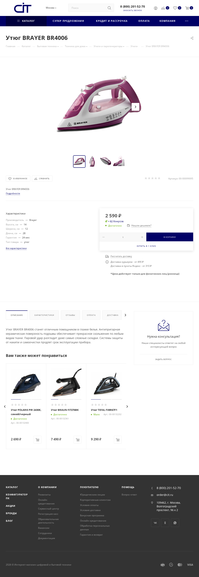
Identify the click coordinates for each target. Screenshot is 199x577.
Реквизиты (44, 494)
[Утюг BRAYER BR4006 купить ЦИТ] (99, 107)
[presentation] (5, 406)
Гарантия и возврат (91, 534)
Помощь (128, 487)
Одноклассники (165, 523)
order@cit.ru (165, 495)
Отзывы (70, 315)
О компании (47, 487)
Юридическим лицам (92, 494)
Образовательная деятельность (48, 520)
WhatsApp (175, 523)
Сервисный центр (48, 508)
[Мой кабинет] (155, 8)
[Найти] (109, 8)
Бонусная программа (92, 515)
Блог (9, 521)
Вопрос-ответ (129, 494)
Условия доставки (90, 510)
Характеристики (44, 315)
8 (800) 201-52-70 (132, 6)
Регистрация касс (48, 514)
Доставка (112, 315)
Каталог (12, 487)
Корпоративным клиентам (95, 499)
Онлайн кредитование (46, 501)
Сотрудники (45, 533)
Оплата (91, 315)
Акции (10, 506)
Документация (46, 538)
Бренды (11, 513)
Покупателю (89, 487)
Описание (17, 315)
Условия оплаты (89, 505)
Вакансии (43, 528)
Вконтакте (155, 523)
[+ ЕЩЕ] (187, 21)
